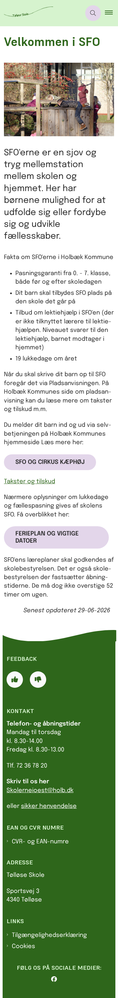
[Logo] (40, 13)
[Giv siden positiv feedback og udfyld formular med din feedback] (15, 679)
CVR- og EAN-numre (40, 842)
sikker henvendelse (49, 806)
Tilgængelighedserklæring (49, 935)
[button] (111, 13)
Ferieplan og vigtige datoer (47, 537)
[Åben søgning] (93, 13)
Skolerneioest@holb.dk (40, 790)
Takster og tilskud (29, 482)
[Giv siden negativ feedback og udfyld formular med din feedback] (38, 679)
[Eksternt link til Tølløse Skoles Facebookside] (61, 979)
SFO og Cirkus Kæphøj (50, 462)
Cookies (23, 946)
